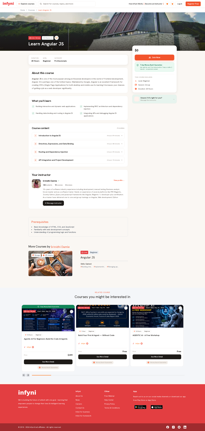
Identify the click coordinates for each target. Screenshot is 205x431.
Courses (31, 10)
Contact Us (80, 408)
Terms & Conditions (112, 408)
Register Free (193, 4)
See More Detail (48, 362)
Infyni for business (83, 412)
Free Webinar (109, 396)
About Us (79, 396)
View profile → (119, 180)
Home (22, 10)
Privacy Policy (109, 404)
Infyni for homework (83, 416)
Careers (79, 404)
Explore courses (27, 4)
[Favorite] (56, 38)
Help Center (109, 400)
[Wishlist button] (71, 311)
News (78, 400)
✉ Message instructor (53, 203)
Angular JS (88, 257)
